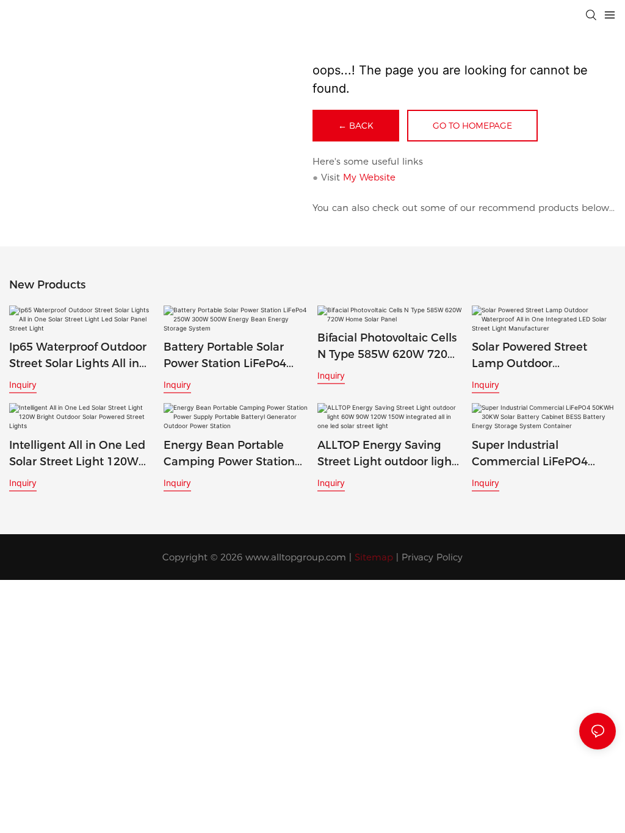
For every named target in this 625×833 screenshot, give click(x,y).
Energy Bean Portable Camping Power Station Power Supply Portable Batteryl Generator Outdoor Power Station (229, 454)
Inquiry (23, 384)
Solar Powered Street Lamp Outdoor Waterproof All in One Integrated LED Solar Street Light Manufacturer (542, 356)
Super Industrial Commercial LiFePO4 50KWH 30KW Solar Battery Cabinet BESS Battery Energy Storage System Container (536, 454)
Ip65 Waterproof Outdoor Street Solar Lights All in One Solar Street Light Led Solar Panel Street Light (81, 356)
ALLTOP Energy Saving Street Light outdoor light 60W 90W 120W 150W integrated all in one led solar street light (386, 454)
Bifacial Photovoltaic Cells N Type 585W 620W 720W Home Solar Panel (388, 347)
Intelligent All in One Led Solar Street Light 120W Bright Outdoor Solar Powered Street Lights (77, 454)
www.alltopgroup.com (295, 557)
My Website (369, 177)
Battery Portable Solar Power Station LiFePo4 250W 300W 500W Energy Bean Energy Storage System (235, 356)
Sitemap (374, 557)
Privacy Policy (432, 557)
